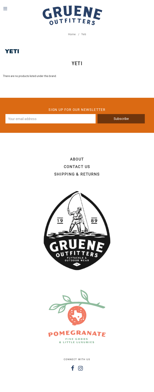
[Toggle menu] (5, 11)
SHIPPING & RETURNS (77, 174)
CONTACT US (77, 166)
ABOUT (77, 159)
